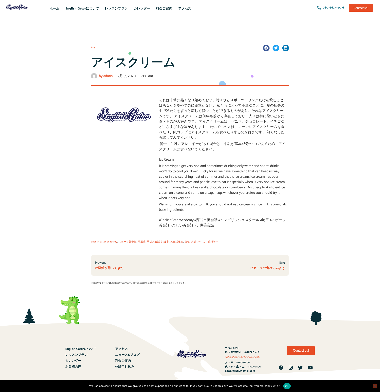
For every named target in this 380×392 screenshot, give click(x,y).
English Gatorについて (82, 8)
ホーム (55, 8)
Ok (287, 386)
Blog (93, 48)
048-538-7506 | (233, 357)
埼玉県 (142, 242)
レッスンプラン (116, 8)
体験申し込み (124, 366)
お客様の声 (73, 366)
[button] (361, 8)
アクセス (184, 8)
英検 (187, 242)
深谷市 (165, 242)
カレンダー (142, 8)
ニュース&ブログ (127, 355)
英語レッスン (199, 242)
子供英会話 (153, 242)
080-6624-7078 (250, 357)
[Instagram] (290, 367)
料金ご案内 (164, 8)
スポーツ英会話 (128, 242)
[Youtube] (310, 367)
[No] (375, 386)
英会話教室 (176, 242)
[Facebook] (281, 367)
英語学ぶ (213, 242)
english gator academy (104, 242)
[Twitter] (300, 367)
